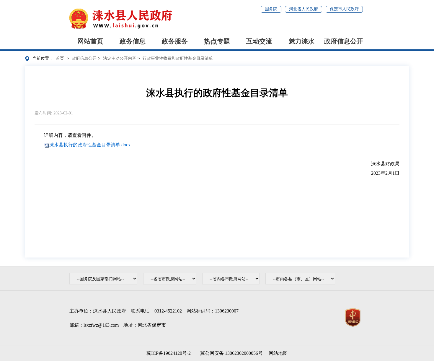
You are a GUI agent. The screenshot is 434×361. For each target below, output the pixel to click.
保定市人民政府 (344, 9)
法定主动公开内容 (119, 58)
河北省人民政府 (303, 9)
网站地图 (278, 353)
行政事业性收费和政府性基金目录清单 (178, 58)
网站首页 (90, 41)
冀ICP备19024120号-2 (168, 353)
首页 (60, 58)
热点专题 (217, 41)
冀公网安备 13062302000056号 (230, 353)
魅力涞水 (301, 41)
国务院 (271, 9)
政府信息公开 (343, 41)
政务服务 (175, 41)
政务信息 (133, 41)
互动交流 (259, 41)
